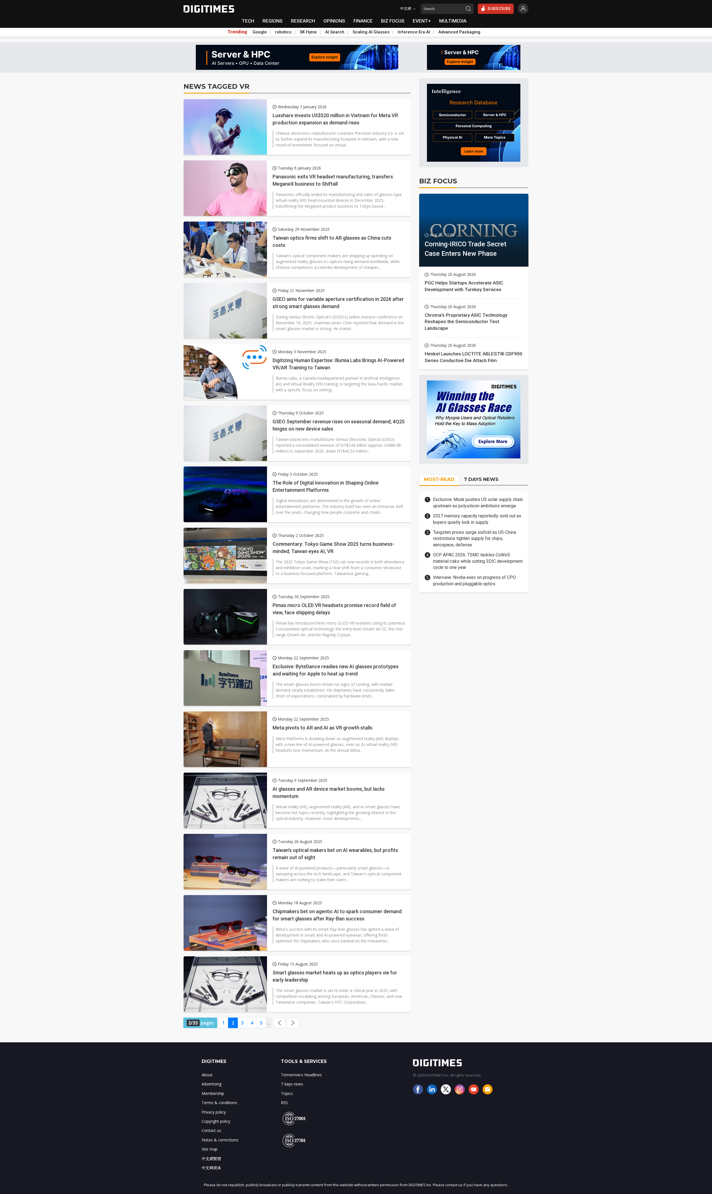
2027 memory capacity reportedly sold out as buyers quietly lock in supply (477, 519)
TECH (248, 21)
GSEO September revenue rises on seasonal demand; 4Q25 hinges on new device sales (339, 425)
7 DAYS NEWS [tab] (481, 479)
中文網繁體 (211, 1158)
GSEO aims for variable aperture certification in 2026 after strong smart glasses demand (338, 302)
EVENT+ (422, 21)
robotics (283, 32)
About (207, 1074)
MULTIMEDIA (452, 21)
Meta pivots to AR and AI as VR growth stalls (322, 728)
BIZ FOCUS (392, 21)
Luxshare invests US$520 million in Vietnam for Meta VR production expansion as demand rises (335, 118)
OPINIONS (334, 21)
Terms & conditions (219, 1102)
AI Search (334, 32)
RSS (284, 1102)
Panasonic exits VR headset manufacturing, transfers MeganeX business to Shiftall (333, 180)
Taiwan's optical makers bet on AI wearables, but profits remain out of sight (335, 853)
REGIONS (273, 21)
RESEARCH (303, 21)
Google (260, 32)
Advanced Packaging (459, 32)
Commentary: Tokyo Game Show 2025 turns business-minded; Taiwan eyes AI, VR (333, 547)
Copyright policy (216, 1121)
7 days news (292, 1084)
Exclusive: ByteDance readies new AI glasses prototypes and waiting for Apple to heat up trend (336, 670)
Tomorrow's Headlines (301, 1074)
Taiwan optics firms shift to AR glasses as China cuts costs (332, 241)
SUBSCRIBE (499, 8)
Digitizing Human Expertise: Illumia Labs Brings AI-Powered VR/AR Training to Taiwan (338, 363)
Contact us (211, 1130)
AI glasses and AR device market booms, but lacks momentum (329, 792)
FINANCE (363, 21)
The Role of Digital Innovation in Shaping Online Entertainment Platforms (326, 486)
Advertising (211, 1084)
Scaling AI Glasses (371, 32)
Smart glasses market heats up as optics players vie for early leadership (335, 976)
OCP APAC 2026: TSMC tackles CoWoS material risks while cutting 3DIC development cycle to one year (478, 561)
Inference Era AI (414, 32)
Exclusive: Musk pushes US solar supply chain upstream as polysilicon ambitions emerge (478, 502)
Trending (237, 32)
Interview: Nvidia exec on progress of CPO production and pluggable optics (474, 580)
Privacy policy (214, 1112)
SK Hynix (308, 32)
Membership (213, 1093)
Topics (287, 1093)
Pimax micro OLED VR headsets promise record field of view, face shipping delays (334, 608)
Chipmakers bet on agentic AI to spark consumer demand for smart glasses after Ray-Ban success (337, 914)
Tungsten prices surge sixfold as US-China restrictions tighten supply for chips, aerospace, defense (474, 538)
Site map (209, 1149)
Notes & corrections (220, 1140)
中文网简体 (211, 1167)
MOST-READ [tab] (439, 479)
